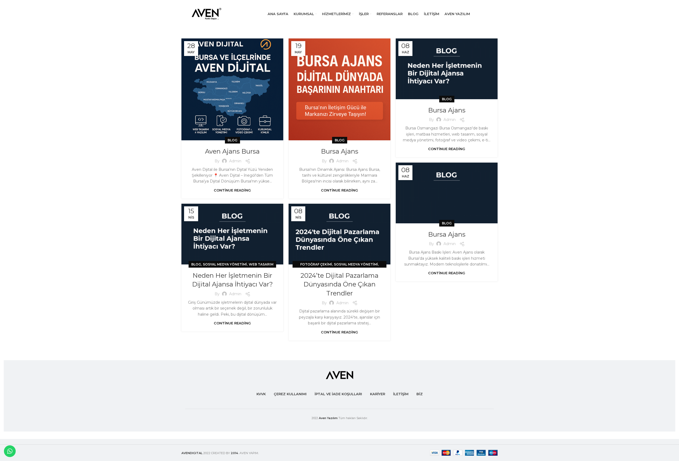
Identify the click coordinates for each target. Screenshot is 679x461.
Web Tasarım (261, 264)
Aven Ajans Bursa (232, 151)
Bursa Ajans (339, 151)
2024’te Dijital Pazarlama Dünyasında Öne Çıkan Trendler (339, 284)
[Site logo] (207, 13)
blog (232, 140)
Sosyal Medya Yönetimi (225, 264)
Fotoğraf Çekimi (316, 264)
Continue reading (232, 190)
